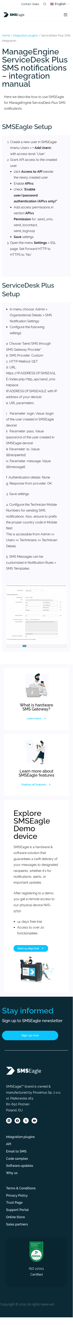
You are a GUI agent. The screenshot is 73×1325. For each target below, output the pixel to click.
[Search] (44, 4)
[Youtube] (34, 1120)
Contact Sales (30, 4)
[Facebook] (17, 1120)
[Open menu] (65, 15)
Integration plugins (25, 35)
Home (6, 35)
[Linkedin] (9, 1120)
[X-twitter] (26, 1120)
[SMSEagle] (14, 15)
